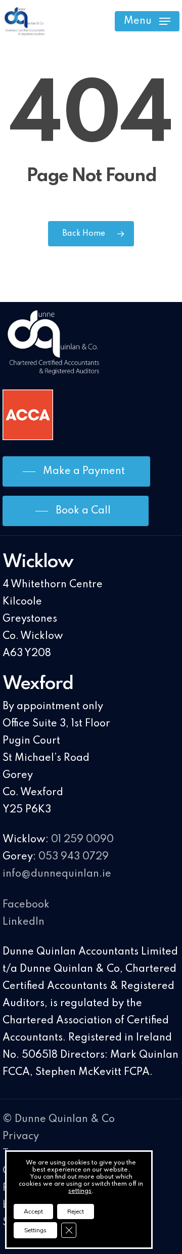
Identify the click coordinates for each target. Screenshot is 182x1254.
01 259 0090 (82, 840)
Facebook (26, 905)
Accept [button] (33, 1211)
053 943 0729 (73, 857)
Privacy (21, 1137)
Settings (35, 1230)
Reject (75, 1211)
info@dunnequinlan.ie (57, 874)
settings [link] (80, 1191)
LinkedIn (23, 922)
